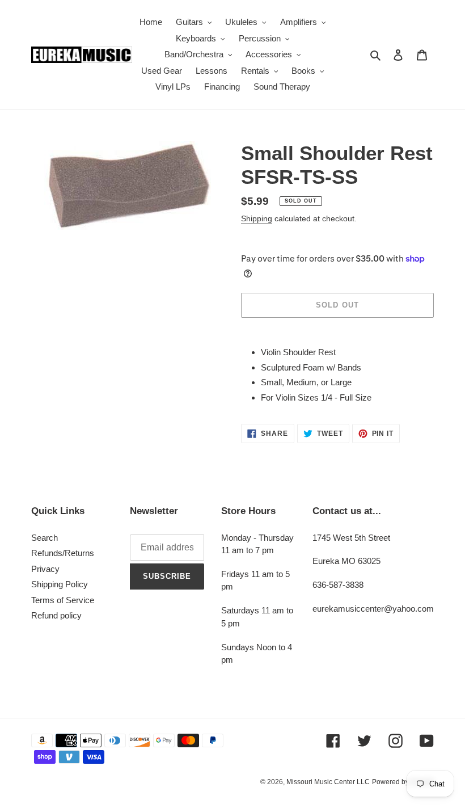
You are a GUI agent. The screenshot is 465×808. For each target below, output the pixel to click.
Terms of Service (62, 600)
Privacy (45, 569)
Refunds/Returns (62, 553)
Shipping (256, 218)
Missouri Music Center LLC (328, 782)
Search (44, 537)
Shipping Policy (59, 584)
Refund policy (56, 615)
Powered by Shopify (403, 782)
